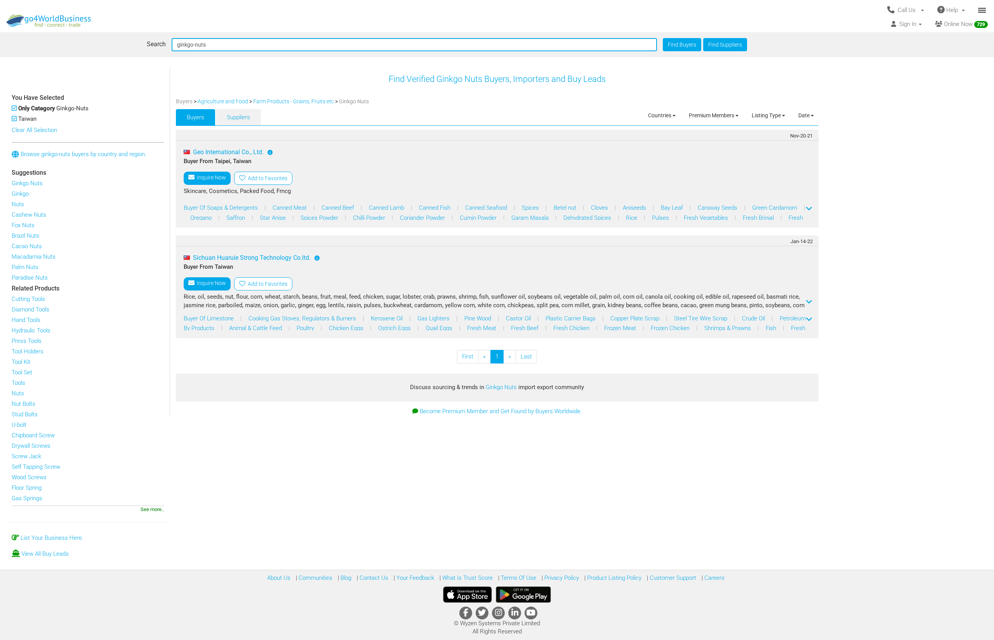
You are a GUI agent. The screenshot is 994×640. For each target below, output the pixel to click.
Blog (345, 577)
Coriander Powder (423, 217)
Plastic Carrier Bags (571, 318)
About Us (278, 577)
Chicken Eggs (347, 328)
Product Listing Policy (613, 577)
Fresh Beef (525, 328)
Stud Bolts (25, 414)
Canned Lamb (387, 207)
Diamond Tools (30, 309)
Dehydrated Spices (588, 217)
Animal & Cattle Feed (256, 328)
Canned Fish (435, 207)
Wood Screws (29, 477)
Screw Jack (26, 456)
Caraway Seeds (718, 207)
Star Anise (273, 217)
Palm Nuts (25, 267)
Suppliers (238, 117)
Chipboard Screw (33, 435)
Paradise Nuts (30, 277)
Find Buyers (682, 45)
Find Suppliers (725, 45)
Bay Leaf (673, 207)
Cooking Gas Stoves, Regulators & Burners (303, 318)
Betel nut (566, 207)
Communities (314, 577)
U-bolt (19, 424)
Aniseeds (635, 207)
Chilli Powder (370, 217)
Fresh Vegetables (707, 217)
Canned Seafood (487, 207)
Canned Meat (290, 207)
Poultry (306, 328)
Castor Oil (519, 318)
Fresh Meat (482, 328)
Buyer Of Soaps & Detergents (221, 207)
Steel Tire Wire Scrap (701, 318)
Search (156, 44)
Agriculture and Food (223, 101)
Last (526, 356)
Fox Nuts (23, 225)
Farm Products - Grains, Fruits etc (294, 101)
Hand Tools (26, 320)
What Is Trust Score (467, 577)
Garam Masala (530, 217)
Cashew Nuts (29, 214)
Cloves (600, 207)
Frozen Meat (621, 328)
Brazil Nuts (25, 235)
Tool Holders (27, 351)
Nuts (18, 204)
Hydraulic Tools (31, 330)
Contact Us (373, 577)
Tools (18, 382)
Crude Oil (754, 318)
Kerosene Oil (387, 318)
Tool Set (22, 372)
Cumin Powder (479, 217)
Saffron (236, 217)
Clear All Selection (34, 130)
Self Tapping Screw (36, 466)
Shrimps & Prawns (728, 328)
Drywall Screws (31, 445)
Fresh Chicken (572, 328)
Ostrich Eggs (395, 328)
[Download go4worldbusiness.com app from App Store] (467, 594)
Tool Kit (21, 361)
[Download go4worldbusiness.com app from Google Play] (523, 594)
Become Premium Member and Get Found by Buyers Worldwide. (501, 411)
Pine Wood (478, 318)
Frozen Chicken (671, 328)
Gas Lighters (434, 318)
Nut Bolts (23, 403)
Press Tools (27, 340)
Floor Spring (27, 487)
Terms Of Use (517, 577)
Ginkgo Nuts (27, 183)
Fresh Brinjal (759, 217)
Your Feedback (414, 577)
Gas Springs (27, 498)
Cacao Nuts (27, 246)
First (467, 356)
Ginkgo (20, 193)
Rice (632, 217)
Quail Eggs (440, 328)
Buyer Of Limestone (209, 318)
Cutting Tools (28, 299)
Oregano (201, 217)
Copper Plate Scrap (635, 318)
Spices (531, 207)
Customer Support (672, 577)
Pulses (661, 217)
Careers (714, 577)
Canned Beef (338, 207)
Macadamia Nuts (34, 256)
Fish (772, 328)
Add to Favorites (266, 178)
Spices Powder (320, 217)
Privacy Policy (561, 577)
